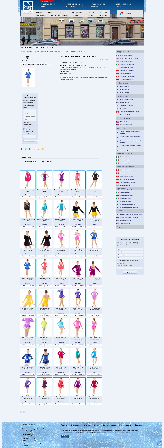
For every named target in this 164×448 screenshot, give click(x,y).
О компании (75, 425)
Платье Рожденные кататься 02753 (27, 368)
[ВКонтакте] (29, 149)
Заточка (63, 12)
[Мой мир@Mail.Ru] (42, 149)
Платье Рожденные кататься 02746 (61, 249)
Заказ (91, 12)
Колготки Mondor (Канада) (127, 179)
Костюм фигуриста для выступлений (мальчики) (130, 146)
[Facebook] (21, 149)
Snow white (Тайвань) (126, 124)
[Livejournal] (34, 149)
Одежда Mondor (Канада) (127, 170)
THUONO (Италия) (125, 160)
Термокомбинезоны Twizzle (127, 204)
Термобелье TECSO (125, 198)
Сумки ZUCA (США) (125, 223)
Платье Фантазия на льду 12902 (28, 190)
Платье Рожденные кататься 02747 (94, 249)
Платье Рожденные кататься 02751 (78, 338)
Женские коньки (124, 86)
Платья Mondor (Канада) (127, 173)
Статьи (96, 425)
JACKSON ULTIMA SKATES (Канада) (130, 111)
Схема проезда (27, 435)
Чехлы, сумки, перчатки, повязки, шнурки (131, 214)
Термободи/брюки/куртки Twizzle (129, 207)
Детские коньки (124, 92)
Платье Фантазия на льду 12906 (44, 220)
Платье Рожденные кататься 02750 (61, 338)
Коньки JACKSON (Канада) (127, 70)
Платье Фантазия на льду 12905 (94, 190)
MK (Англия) (123, 108)
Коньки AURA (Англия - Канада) (129, 58)
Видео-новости (125, 425)
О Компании (41, 15)
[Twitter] (25, 149)
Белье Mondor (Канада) (126, 176)
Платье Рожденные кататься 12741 (61, 368)
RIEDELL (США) (124, 102)
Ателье (87, 425)
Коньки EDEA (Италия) (126, 55)
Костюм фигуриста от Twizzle (128, 150)
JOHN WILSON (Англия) (126, 105)
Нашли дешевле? (104, 59)
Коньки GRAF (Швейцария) (127, 76)
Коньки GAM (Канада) (126, 73)
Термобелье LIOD (125, 192)
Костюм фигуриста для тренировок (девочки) (130, 132)
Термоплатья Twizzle (125, 201)
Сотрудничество (109, 425)
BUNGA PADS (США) (125, 220)
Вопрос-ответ (78, 12)
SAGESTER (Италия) (125, 163)
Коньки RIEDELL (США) (126, 61)
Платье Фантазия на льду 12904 (78, 190)
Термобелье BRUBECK (126, 195)
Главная (39, 12)
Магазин (50, 12)
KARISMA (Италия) (125, 157)
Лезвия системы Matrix (126, 99)
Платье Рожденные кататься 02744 (78, 220)
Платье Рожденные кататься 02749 (61, 308)
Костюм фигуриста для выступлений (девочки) (130, 141)
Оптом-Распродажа (59, 15)
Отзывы (31, 197)
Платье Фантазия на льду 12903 (44, 190)
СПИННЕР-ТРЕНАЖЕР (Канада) (129, 217)
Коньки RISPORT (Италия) (127, 64)
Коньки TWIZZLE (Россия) (127, 79)
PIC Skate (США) (124, 121)
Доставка (103, 15)
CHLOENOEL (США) (125, 185)
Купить (24, 197)
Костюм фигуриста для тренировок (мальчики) (130, 137)
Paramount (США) (125, 114)
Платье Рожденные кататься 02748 (44, 279)
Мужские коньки (124, 89)
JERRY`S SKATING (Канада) (127, 182)
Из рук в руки (89, 15)
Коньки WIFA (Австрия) (126, 67)
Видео (75, 15)
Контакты (103, 12)
